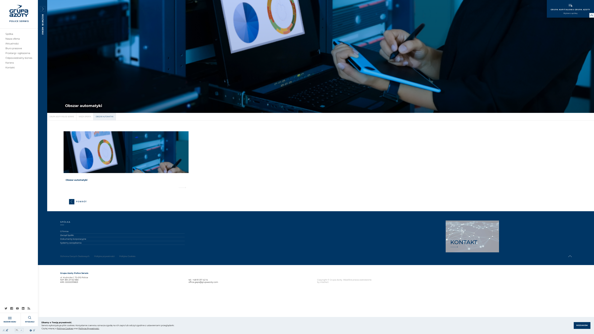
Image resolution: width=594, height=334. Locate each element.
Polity (59, 328)
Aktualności (12, 43)
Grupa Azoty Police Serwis (62, 117)
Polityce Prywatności (88, 328)
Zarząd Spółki (67, 235)
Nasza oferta (12, 38)
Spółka (9, 33)
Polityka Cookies (127, 256)
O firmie (64, 231)
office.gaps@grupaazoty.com (203, 282)
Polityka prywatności (104, 256)
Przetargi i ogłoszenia (17, 53)
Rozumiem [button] (582, 325)
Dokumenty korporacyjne (73, 239)
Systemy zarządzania (71, 243)
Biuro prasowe (13, 48)
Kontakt (10, 67)
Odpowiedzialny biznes (18, 57)
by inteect (323, 282)
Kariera (9, 62)
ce (63, 328)
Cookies (69, 328)
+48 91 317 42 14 (200, 279)
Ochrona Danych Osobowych (75, 256)
